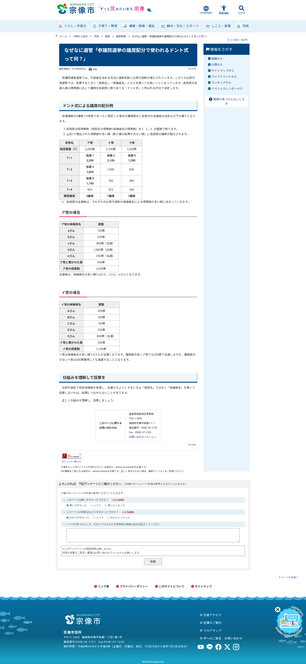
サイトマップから (222, 70)
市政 (96, 36)
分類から (217, 64)
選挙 (107, 36)
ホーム (63, 36)
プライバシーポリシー (133, 586)
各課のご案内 (212, 623)
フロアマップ (212, 630)
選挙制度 (121, 36)
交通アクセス (212, 615)
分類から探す (80, 36)
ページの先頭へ (289, 577)
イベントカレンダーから (227, 88)
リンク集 (103, 586)
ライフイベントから (224, 76)
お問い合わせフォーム (141, 437)
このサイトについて (171, 586)
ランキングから (221, 82)
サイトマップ (203, 586)
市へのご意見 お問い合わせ (222, 638)
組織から (217, 58)
